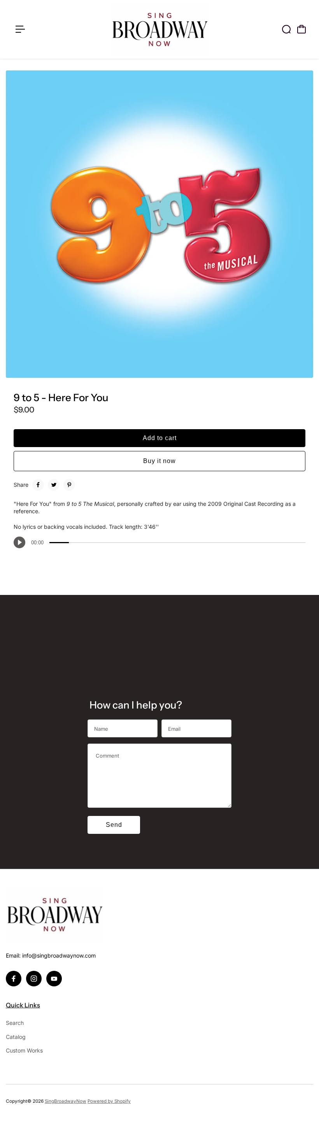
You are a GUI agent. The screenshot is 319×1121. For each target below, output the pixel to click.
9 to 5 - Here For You (61, 397)
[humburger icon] (20, 29)
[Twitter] (54, 485)
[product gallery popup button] (298, 369)
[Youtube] (54, 978)
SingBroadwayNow (65, 1101)
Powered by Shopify (109, 1101)
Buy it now (159, 461)
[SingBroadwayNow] (159, 29)
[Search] (286, 29)
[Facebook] (38, 485)
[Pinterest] (69, 485)
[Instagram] (34, 978)
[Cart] (301, 29)
